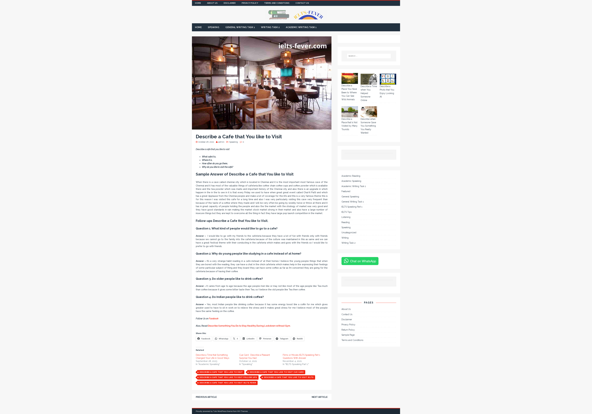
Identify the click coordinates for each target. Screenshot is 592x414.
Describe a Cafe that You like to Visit (221, 372)
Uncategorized (348, 232)
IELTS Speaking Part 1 (351, 207)
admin (221, 142)
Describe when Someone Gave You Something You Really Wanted (368, 126)
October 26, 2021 (206, 142)
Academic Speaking (351, 181)
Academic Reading (350, 176)
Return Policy (348, 330)
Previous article (206, 397)
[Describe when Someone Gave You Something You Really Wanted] (369, 111)
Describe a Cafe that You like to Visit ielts (289, 377)
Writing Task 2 (270, 27)
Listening (345, 217)
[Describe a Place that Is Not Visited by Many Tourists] (349, 111)
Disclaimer (230, 3)
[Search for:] (369, 56)
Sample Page (348, 335)
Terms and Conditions (276, 3)
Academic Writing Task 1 (301, 27)
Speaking (213, 27)
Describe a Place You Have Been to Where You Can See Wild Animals (349, 92)
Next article (320, 397)
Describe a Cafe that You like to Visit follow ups (228, 377)
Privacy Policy (250, 3)
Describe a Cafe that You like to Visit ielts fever (228, 383)
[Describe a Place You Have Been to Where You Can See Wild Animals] (349, 78)
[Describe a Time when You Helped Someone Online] (369, 79)
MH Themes (242, 411)
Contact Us (302, 3)
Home (198, 3)
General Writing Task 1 (240, 27)
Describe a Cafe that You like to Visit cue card (277, 372)
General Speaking (350, 196)
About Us (212, 3)
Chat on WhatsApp (363, 261)
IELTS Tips (346, 212)
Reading (345, 222)
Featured (345, 191)
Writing (345, 238)
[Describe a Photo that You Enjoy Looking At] (388, 79)
